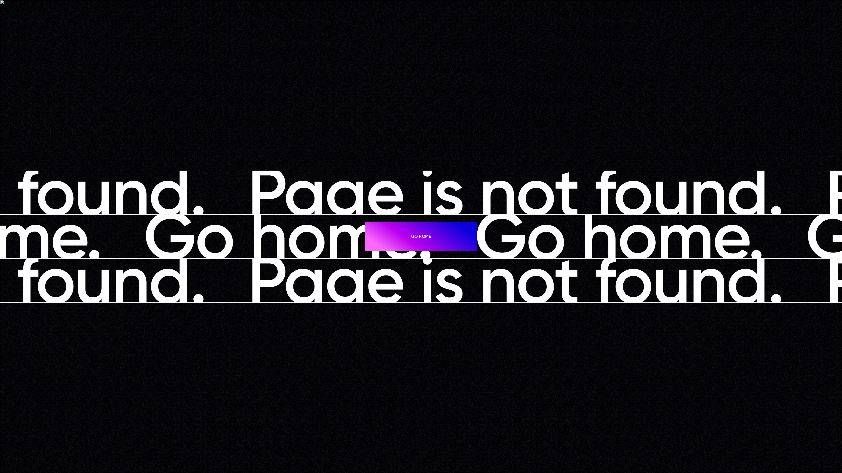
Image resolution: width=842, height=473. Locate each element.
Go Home (421, 236)
